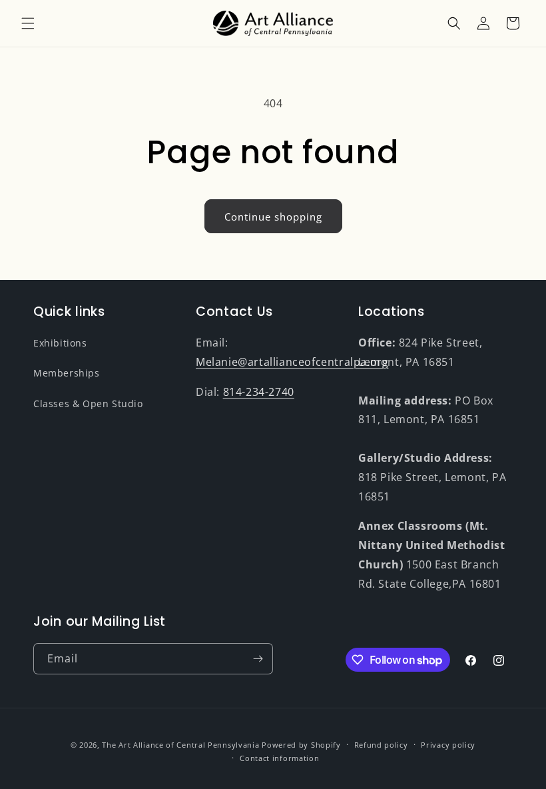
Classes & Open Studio (88, 403)
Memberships (66, 373)
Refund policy (381, 745)
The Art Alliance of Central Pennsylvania (180, 745)
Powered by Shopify (301, 745)
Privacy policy (448, 745)
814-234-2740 (258, 392)
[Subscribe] (257, 658)
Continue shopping (273, 216)
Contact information (279, 758)
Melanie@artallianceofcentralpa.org (292, 362)
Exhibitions (60, 343)
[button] (28, 23)
